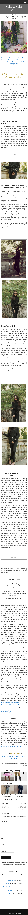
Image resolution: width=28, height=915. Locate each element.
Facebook (11, 756)
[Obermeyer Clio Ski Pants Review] (20, 789)
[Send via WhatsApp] (14, 800)
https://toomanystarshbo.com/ (10, 702)
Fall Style (14, 14)
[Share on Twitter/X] (9, 800)
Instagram (14, 758)
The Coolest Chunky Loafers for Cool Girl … (7, 782)
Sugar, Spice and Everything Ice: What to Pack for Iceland (7, 805)
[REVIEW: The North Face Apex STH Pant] (7, 789)
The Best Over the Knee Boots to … (20, 782)
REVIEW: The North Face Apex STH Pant (7, 795)
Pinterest (23, 756)
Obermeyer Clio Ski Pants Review (20, 795)
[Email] (4, 1)
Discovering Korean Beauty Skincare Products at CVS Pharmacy (22, 806)
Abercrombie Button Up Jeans (16, 60)
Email (3, 845)
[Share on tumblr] (13, 800)
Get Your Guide (8, 887)
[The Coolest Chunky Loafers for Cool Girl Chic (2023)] (7, 776)
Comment (4, 821)
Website (3, 851)
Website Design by (14, 913)
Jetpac (8, 893)
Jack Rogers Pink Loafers (12, 62)
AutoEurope (9, 890)
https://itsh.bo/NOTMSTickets (10, 704)
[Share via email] (5, 800)
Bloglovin (4, 756)
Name (3, 838)
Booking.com (11, 880)
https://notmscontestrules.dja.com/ (11, 746)
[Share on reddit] (16, 800)
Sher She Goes (14, 8)
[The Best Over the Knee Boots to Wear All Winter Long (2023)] (20, 776)
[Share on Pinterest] (11, 800)
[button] (26, 2)
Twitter (17, 756)
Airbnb (8, 883)
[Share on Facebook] (7, 800)
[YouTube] (1, 1)
